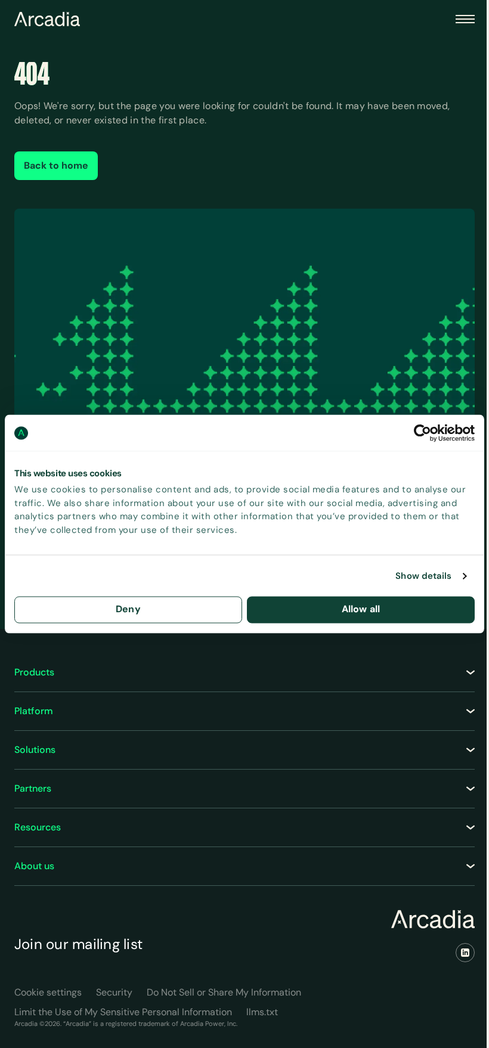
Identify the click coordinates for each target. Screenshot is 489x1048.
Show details (423, 576)
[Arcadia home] (433, 919)
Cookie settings (48, 992)
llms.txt (262, 1012)
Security (114, 992)
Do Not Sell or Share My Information (224, 992)
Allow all (361, 609)
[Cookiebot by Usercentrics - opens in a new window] (422, 433)
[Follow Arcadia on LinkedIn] (465, 952)
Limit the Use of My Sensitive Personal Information (123, 1012)
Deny (128, 609)
